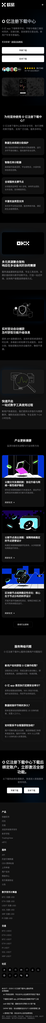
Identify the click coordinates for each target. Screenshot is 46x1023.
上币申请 (5, 867)
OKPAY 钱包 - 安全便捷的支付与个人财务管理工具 (21, 1008)
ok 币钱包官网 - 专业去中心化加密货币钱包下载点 (21, 994)
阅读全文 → (10, 502)
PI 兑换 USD (7, 918)
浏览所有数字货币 (9, 829)
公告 (4, 884)
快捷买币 (5, 817)
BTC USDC (7, 931)
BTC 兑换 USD (8, 897)
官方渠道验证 (7, 880)
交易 (4, 825)
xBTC (4, 842)
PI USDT (5, 948)
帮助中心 (5, 876)
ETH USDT (6, 943)
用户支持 (5, 872)
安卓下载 (23, 59)
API (3, 855)
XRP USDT (6, 956)
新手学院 (5, 834)
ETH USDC (7, 935)
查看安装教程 (17, 42)
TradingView (7, 838)
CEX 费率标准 (8, 863)
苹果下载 (23, 50)
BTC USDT (6, 939)
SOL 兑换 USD (8, 910)
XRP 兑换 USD (8, 914)
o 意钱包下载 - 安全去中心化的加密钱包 (18, 1013)
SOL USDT (6, 952)
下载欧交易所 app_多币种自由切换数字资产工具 (21, 999)
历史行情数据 (7, 859)
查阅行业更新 (23, 624)
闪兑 (4, 821)
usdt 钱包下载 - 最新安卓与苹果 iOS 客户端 (19, 1004)
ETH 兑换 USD (8, 901)
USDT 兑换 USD (9, 905)
